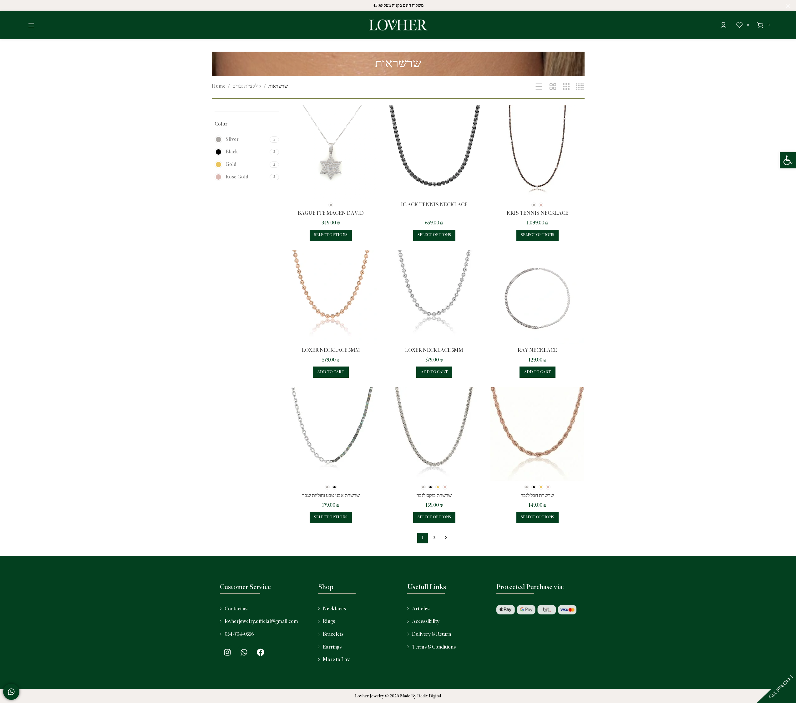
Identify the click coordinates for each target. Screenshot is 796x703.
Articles (420, 609)
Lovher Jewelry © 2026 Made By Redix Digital (398, 696)
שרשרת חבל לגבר (537, 496)
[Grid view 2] (552, 87)
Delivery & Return (431, 634)
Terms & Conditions (434, 647)
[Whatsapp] (243, 652)
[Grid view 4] (580, 87)
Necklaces (334, 609)
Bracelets (333, 634)
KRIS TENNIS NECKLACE (537, 213)
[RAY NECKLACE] (537, 297)
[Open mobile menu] (31, 25)
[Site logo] (398, 25)
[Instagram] (227, 652)
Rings (329, 621)
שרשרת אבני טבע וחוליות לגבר (331, 496)
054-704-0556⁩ (239, 634)
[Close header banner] (788, 5)
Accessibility (425, 621)
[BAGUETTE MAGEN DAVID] (331, 152)
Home (219, 86)
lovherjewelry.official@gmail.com (261, 621)
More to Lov (336, 660)
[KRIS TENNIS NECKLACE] (537, 152)
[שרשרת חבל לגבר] (537, 434)
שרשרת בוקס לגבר (434, 496)
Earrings (332, 647)
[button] (788, 160)
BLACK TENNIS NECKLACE (434, 205)
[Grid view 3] (566, 87)
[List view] (539, 87)
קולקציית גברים (246, 86)
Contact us (236, 609)
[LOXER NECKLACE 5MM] (331, 297)
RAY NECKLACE (537, 350)
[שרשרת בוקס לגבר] (434, 434)
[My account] (723, 25)
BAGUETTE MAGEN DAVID (331, 213)
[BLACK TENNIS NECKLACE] (434, 152)
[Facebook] (260, 652)
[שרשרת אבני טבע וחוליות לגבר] (331, 434)
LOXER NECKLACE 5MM (331, 350)
